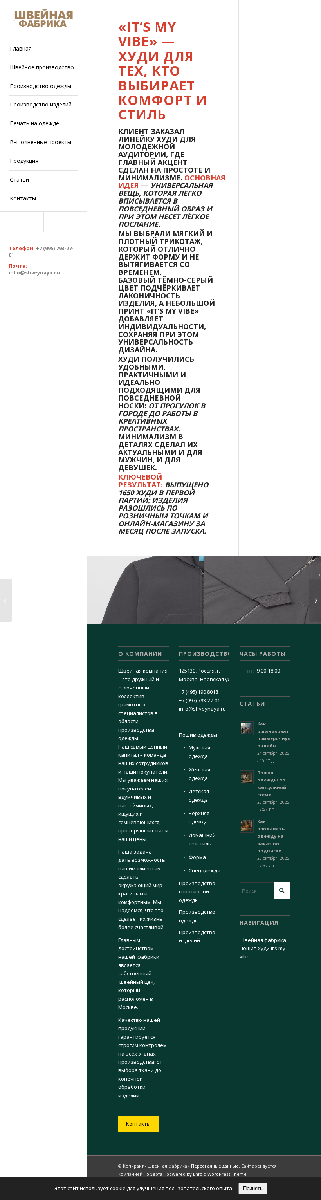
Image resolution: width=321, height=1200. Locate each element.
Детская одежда (199, 795)
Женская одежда (199, 773)
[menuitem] (43, 49)
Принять (253, 1188)
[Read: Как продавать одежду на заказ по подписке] (247, 826)
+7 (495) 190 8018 (198, 691)
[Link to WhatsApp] (65, 222)
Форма (197, 857)
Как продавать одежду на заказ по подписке (271, 836)
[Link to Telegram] (21, 222)
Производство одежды (197, 916)
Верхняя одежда (199, 817)
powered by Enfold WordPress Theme (206, 1174)
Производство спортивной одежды (197, 892)
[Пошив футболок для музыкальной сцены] (6, 600)
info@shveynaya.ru (34, 272)
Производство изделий (197, 936)
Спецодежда (204, 870)
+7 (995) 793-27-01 (41, 251)
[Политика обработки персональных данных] (43, 18)
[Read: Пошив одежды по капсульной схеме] (247, 777)
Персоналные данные (215, 1166)
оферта (154, 1174)
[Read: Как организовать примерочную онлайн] (247, 728)
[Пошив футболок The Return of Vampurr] (315, 600)
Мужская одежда (199, 751)
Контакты (138, 1123)
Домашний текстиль (202, 839)
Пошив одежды (198, 734)
